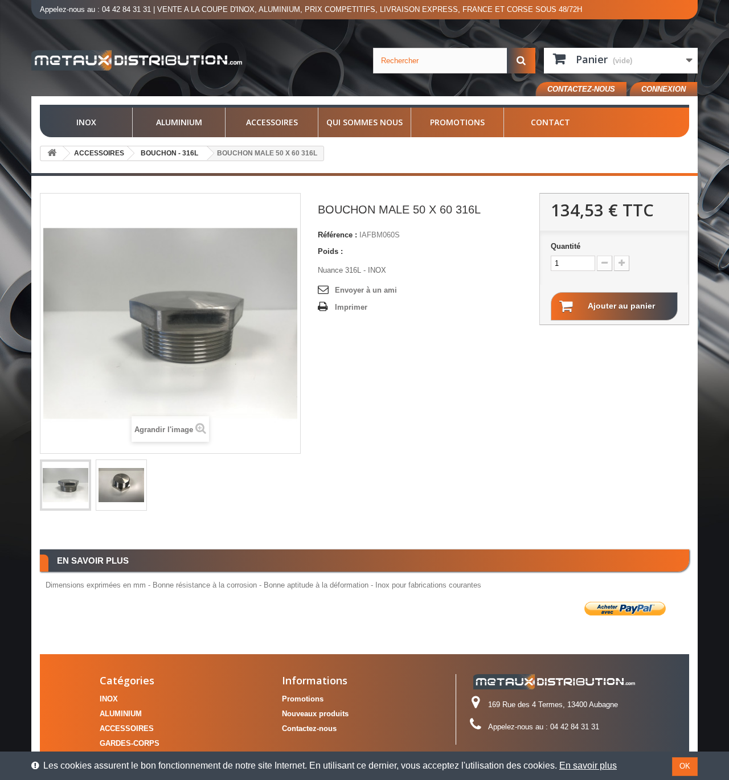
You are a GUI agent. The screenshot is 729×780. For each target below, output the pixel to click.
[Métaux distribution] (136, 60)
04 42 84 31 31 (126, 9)
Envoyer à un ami (366, 290)
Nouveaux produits (315, 713)
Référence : (337, 235)
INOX (86, 122)
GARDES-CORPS (129, 743)
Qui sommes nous (364, 122)
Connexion (663, 89)
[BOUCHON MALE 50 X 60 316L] (65, 485)
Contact (550, 122)
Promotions (457, 122)
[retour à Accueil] (52, 153)
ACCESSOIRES (272, 122)
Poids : (330, 251)
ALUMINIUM (179, 122)
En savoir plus (588, 765)
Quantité (565, 246)
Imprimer (351, 307)
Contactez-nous (581, 89)
